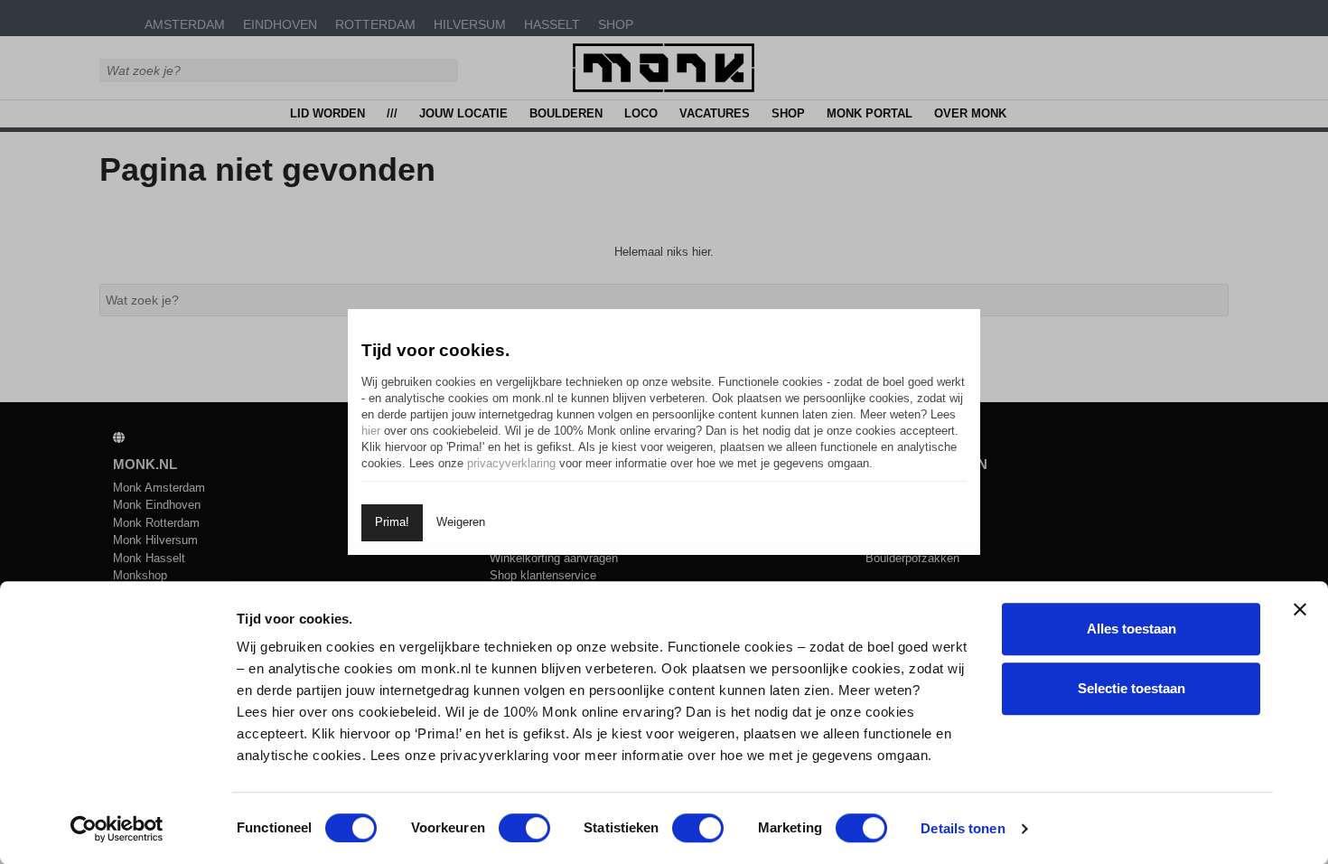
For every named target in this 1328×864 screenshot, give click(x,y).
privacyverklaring (511, 463)
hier (370, 430)
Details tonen (963, 828)
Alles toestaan (1131, 628)
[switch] (524, 827)
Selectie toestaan (1131, 688)
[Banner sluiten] (1300, 609)
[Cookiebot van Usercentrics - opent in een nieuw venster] (117, 828)
